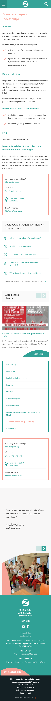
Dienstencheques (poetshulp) (21, 421)
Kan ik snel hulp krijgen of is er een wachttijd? (23, 263)
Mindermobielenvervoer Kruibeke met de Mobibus (23, 413)
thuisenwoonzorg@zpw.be (25, 654)
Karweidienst (11, 385)
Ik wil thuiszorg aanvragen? (20, 246)
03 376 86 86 (13, 456)
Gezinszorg (11, 364)
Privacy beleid (25, 633)
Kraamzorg (10, 371)
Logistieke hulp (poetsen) (16, 378)
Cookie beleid (25, 636)
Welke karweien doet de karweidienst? (25, 273)
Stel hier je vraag (12, 446)
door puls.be (24, 697)
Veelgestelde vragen (13, 475)
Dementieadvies (13, 405)
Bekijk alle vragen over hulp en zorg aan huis (23, 281)
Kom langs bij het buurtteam (16, 464)
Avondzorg (11, 428)
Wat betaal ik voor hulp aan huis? (23, 254)
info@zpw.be (29, 687)
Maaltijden (10, 392)
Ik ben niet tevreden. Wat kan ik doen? (25, 238)
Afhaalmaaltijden (13, 398)
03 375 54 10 (27, 685)
